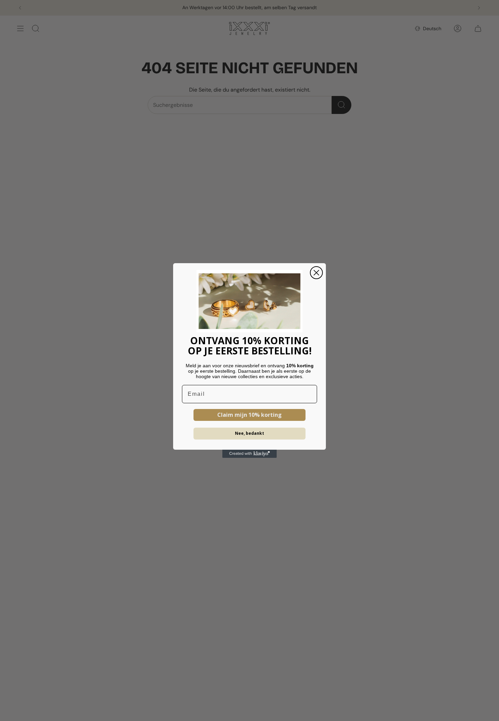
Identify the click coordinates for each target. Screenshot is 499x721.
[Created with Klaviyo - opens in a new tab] (249, 454)
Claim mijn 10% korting (249, 414)
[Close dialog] (316, 273)
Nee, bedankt (249, 433)
